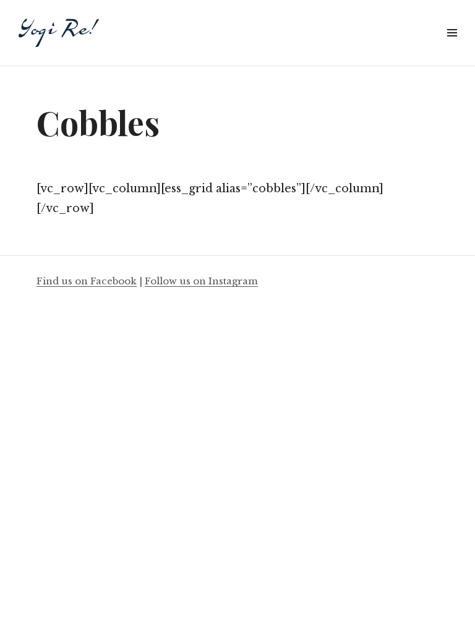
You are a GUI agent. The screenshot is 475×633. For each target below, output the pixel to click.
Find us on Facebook (86, 281)
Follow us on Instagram (201, 281)
